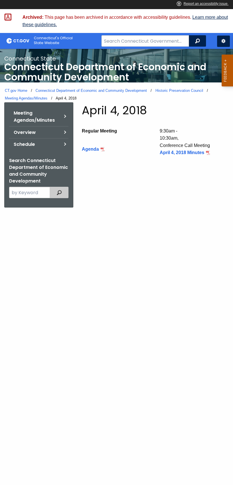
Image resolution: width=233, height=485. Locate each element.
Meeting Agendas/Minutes (26, 98)
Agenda (90, 149)
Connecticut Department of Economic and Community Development (91, 90)
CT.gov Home (16, 90)
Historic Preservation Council (179, 90)
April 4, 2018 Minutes (182, 152)
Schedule (24, 144)
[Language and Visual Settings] (223, 41)
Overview (25, 132)
